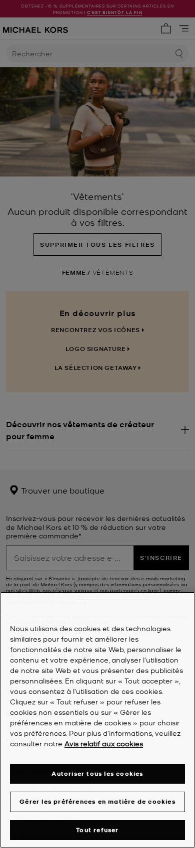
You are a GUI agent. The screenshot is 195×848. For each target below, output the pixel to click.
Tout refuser (97, 830)
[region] (97, 720)
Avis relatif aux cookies (103, 743)
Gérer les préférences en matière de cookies (98, 801)
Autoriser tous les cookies (97, 773)
